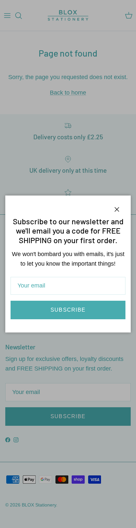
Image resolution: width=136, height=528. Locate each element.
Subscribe (68, 310)
